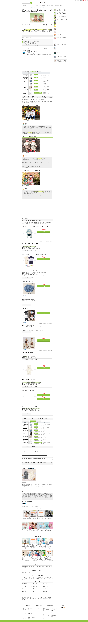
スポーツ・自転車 (35, 586)
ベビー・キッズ (31, 5)
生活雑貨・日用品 (24, 583)
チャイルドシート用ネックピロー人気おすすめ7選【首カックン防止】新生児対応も (62, 31)
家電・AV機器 (45, 583)
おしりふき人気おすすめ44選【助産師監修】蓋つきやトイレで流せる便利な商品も (33, 546)
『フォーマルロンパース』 (25, 84)
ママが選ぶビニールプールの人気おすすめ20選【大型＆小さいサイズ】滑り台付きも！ (33, 558)
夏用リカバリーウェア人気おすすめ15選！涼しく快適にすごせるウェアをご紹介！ (61, 61)
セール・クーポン (45, 591)
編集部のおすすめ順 (33, 71)
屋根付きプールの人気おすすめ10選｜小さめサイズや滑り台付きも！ (25, 558)
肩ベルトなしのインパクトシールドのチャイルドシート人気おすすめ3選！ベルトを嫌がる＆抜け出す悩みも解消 (62, 16)
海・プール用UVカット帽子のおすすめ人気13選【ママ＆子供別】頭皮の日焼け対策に (25, 546)
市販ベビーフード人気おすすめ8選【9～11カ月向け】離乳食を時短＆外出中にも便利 (49, 558)
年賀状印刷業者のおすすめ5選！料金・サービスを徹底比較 (62, 52)
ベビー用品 (36, 5)
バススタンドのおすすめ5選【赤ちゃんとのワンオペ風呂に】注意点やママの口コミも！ (62, 28)
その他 (33, 593)
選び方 (29, 48)
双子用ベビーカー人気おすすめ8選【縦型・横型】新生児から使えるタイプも (41, 519)
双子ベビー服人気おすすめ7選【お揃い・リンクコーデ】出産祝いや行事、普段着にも (51, 5)
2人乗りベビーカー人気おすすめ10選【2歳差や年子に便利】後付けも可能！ (32, 519)
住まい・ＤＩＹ (35, 588)
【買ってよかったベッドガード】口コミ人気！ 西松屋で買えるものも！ (61, 25)
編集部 (38, 608)
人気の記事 (44, 608)
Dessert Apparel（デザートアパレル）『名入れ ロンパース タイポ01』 (25, 78)
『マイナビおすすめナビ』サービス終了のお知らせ (37, 7)
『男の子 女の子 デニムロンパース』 (25, 81)
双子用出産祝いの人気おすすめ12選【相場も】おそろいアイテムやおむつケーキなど (49, 531)
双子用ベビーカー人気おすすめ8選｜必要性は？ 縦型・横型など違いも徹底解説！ (34, 458)
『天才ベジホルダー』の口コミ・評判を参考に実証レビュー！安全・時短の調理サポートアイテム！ (61, 44)
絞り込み (23, 71)
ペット (29, 609)
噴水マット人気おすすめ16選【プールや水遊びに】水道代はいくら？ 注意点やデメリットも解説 (62, 38)
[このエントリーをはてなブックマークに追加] (26, 503)
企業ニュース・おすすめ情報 (26, 593)
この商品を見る (23, 482)
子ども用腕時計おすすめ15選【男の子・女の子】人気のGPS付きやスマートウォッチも (62, 35)
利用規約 (52, 616)
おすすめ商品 (45, 48)
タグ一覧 (44, 614)
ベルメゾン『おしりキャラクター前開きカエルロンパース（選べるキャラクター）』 (25, 75)
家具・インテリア (45, 588)
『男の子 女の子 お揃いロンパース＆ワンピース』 (25, 87)
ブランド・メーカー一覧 (46, 615)
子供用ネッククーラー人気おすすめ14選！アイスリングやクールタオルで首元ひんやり (41, 546)
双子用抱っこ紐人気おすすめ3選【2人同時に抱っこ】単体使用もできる (33, 531)
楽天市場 (25, 295)
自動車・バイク (24, 588)
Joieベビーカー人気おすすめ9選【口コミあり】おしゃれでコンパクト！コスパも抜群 (49, 519)
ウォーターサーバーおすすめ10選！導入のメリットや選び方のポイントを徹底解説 (62, 57)
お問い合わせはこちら (53, 615)
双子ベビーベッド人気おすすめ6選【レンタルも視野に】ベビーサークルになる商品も (41, 531)
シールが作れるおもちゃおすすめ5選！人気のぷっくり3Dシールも (62, 22)
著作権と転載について (45, 618)
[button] (23, 233)
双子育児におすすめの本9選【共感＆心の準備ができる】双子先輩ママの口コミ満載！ (34, 455)
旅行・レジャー (24, 591)
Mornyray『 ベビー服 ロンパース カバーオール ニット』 (25, 90)
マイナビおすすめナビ (24, 5)
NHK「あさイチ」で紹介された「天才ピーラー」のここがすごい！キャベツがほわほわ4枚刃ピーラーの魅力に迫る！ (62, 48)
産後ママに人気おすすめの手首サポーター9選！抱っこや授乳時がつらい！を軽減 (49, 546)
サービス (34, 591)
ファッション (24, 586)
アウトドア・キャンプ (46, 586)
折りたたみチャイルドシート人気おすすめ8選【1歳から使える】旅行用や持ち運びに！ (62, 10)
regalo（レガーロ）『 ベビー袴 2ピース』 (25, 93)
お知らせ (52, 610)
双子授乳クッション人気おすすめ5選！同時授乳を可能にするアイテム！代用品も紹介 (25, 531)
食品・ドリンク (35, 583)
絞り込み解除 (27, 71)
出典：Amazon (28, 482)
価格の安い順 (38, 71)
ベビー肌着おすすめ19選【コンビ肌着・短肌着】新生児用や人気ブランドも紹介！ (34, 451)
